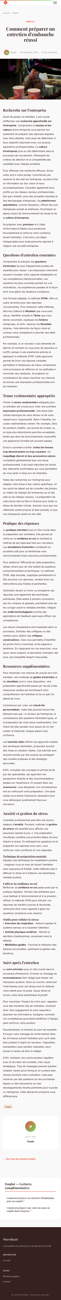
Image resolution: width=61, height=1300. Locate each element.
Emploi (15, 13)
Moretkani (10, 1239)
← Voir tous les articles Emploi (19, 1159)
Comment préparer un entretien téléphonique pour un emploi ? (30, 1199)
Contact (7, 1281)
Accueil (6, 13)
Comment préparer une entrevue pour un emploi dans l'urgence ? (28, 1209)
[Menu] (55, 2)
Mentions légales (11, 1276)
